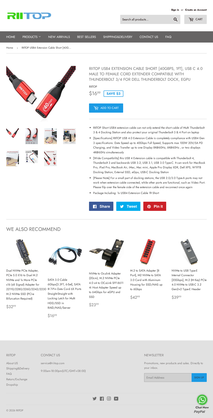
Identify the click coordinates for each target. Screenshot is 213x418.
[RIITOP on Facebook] (102, 399)
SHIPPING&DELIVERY (117, 37)
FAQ (168, 37)
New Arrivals (59, 37)
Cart (199, 19)
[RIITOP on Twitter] (95, 399)
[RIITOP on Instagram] (109, 399)
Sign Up (199, 377)
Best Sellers (86, 37)
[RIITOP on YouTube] (116, 399)
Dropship (12, 385)
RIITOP (19, 410)
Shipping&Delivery (17, 368)
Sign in (175, 9)
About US (12, 363)
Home (10, 37)
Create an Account (196, 9)
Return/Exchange (16, 379)
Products (30, 37)
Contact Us (149, 37)
